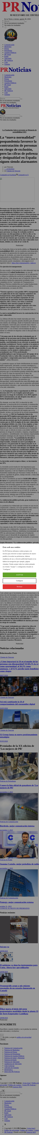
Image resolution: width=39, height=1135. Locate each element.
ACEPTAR (19, 575)
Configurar (19, 581)
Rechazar (19, 586)
